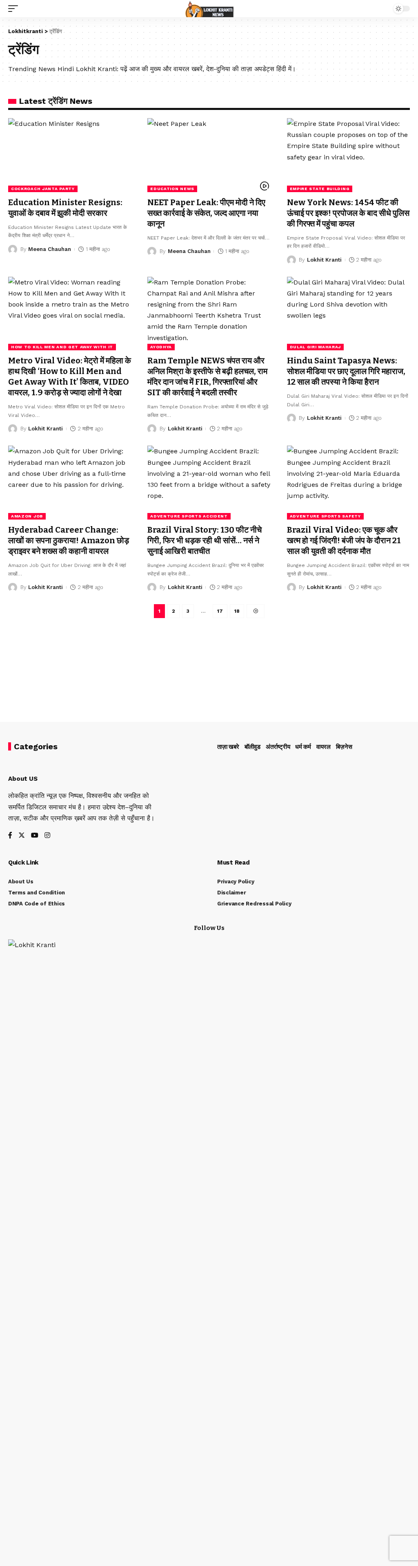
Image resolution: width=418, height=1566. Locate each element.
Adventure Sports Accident (189, 516)
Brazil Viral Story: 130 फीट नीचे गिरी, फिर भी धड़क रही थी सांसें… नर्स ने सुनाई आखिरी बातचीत (204, 540)
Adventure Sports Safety (325, 516)
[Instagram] (47, 836)
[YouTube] (34, 836)
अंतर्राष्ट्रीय (278, 747)
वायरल (323, 747)
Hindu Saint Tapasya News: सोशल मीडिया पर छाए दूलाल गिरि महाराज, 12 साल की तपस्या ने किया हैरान (346, 371)
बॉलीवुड (252, 747)
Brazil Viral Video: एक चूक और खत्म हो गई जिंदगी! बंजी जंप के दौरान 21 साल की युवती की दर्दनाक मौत (344, 540)
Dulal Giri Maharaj (315, 347)
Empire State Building (320, 188)
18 (237, 611)
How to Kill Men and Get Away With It (62, 347)
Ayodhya (161, 347)
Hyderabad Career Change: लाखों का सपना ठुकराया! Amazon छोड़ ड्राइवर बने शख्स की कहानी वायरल (68, 540)
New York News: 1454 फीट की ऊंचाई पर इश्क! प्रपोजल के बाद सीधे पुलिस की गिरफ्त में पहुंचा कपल (348, 213)
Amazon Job (27, 516)
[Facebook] (10, 836)
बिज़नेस (344, 747)
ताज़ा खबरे (228, 747)
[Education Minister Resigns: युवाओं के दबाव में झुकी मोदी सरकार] (69, 155)
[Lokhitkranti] (209, 8)
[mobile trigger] (15, 8)
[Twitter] (21, 836)
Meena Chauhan (49, 249)
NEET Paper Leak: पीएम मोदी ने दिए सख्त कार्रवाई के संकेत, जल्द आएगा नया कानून (206, 213)
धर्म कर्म (303, 747)
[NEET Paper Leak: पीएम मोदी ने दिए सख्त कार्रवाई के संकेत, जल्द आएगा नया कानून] (208, 155)
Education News (172, 188)
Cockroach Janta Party (43, 188)
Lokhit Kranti (324, 260)
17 (220, 611)
